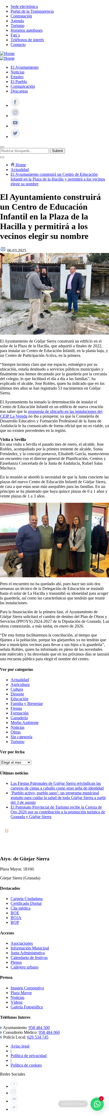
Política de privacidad (29, 1055)
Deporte (17, 694)
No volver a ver (73, 1104)
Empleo (17, 77)
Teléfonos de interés (27, 40)
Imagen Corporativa (27, 988)
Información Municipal (30, 948)
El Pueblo (19, 81)
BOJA (16, 917)
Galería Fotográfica (27, 1007)
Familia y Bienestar (27, 703)
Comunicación (23, 86)
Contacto (18, 44)
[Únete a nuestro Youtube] (15, 126)
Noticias (17, 72)
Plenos (16, 962)
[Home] (7, 53)
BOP (15, 922)
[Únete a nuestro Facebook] (15, 105)
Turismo (17, 25)
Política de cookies (26, 1065)
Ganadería (19, 718)
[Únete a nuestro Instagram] (15, 115)
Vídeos (16, 1002)
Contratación (21, 16)
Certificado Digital (26, 903)
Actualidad (20, 679)
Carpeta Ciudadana (27, 898)
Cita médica (20, 908)
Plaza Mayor (21, 992)
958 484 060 (49, 1032)
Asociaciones (22, 943)
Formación (20, 713)
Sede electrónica (24, 6)
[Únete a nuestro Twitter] (15, 136)
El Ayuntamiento (25, 67)
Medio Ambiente (25, 722)
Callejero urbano (24, 967)
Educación (19, 699)
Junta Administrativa (28, 953)
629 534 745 (37, 1037)
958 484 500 (39, 1027)
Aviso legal (20, 1046)
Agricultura (20, 684)
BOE (15, 913)
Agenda (17, 21)
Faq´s (15, 35)
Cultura (17, 689)
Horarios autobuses (27, 30)
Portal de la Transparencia (32, 11)
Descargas (19, 91)
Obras (16, 732)
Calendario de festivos (29, 957)
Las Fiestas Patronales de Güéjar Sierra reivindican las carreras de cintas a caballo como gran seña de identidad (57, 785)
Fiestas (16, 708)
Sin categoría (21, 737)
